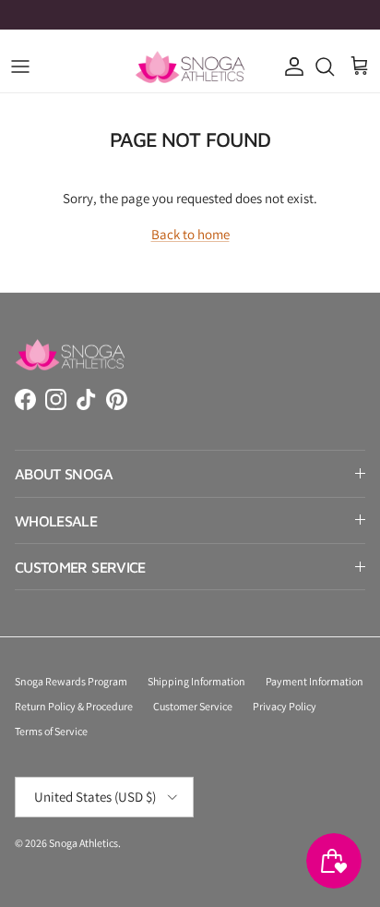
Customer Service (192, 706)
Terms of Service (51, 731)
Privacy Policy (284, 706)
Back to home (190, 234)
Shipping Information (196, 681)
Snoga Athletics (83, 843)
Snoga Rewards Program (71, 681)
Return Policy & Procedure (74, 706)
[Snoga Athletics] (190, 67)
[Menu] (20, 66)
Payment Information (314, 681)
